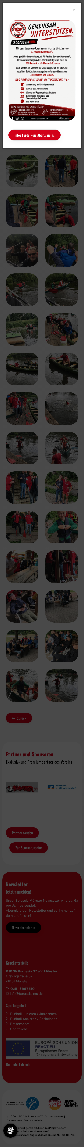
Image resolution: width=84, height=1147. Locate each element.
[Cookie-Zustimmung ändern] (11, 1131)
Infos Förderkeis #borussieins (34, 135)
